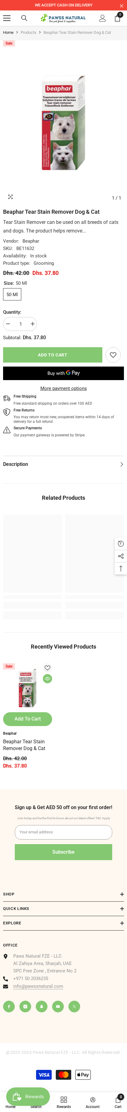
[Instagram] (25, 1006)
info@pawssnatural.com (38, 986)
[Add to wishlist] (47, 668)
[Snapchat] (41, 1006)
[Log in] (102, 18)
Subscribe (63, 852)
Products (28, 32)
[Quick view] (47, 678)
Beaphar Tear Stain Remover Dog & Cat (24, 745)
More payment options (63, 388)
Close (121, 6)
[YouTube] (58, 1006)
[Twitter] (74, 1006)
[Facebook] (9, 1006)
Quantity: (12, 312)
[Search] (24, 18)
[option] (63, 5)
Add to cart (53, 354)
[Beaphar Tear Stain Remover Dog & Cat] (27, 687)
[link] (113, 355)
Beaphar (31, 241)
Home (8, 32)
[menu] (6, 18)
